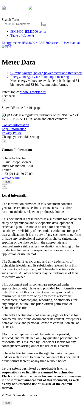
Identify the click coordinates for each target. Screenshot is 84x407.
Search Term (10, 19)
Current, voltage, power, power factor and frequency (46, 73)
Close (7, 182)
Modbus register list (33, 92)
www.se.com (11, 177)
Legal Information (14, 129)
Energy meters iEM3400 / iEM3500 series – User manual (41, 43)
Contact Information (15, 125)
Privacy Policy (12, 133)
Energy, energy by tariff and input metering (39, 77)
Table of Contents (22, 35)
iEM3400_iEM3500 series (28, 31)
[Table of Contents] (3, 51)
